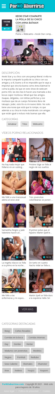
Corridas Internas (37, 337)
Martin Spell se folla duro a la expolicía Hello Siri (41, 296)
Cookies (46, 391)
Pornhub (21, 357)
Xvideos (18, 370)
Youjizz (31, 370)
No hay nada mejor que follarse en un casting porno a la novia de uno (13, 165)
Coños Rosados (22, 330)
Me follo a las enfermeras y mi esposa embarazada (13, 296)
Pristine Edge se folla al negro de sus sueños (40, 165)
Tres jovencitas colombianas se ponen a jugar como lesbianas (40, 198)
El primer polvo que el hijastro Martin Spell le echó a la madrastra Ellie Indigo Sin (40, 231)
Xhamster (42, 363)
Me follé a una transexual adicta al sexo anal (14, 198)
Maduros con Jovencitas (16, 350)
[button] (4, 6)
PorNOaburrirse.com (13, 384)
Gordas (17, 344)
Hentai (29, 344)
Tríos (24, 124)
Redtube (35, 357)
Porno (18, 34)
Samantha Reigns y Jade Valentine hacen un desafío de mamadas (13, 231)
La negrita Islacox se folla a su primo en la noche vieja (14, 264)
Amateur (12, 124)
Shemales (27, 363)
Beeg (7, 330)
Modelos (37, 350)
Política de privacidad (28, 391)
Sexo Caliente (11, 363)
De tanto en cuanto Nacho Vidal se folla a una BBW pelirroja (39, 264)
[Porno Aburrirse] (27, 5)
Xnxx (7, 370)
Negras (8, 357)
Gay (6, 344)
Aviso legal (9, 391)
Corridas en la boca (14, 337)
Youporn (44, 370)
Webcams (28, 34)
